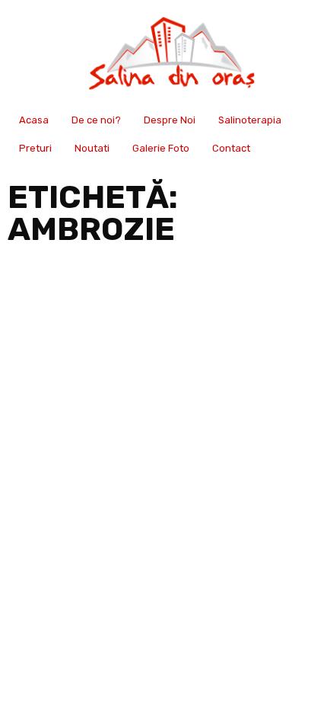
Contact (231, 148)
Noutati (92, 148)
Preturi (35, 148)
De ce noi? (96, 120)
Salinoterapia (249, 120)
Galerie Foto (160, 148)
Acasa (34, 120)
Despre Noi (169, 120)
